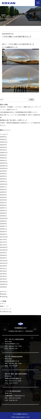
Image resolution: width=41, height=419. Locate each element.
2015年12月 (4, 260)
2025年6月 (3, 147)
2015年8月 (3, 266)
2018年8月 (3, 223)
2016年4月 (3, 255)
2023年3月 (3, 176)
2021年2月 (3, 205)
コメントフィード (5, 309)
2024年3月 (3, 155)
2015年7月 (3, 268)
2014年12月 (4, 281)
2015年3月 (3, 276)
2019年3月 (3, 216)
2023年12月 (4, 163)
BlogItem (3, 294)
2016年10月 (4, 250)
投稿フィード (4, 306)
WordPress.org (5, 311)
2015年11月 (4, 263)
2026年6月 (3, 137)
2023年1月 (3, 181)
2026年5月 (3, 139)
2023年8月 (3, 171)
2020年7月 (3, 208)
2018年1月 (3, 234)
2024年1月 (3, 160)
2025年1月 (3, 150)
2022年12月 (4, 184)
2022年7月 (3, 187)
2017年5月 (3, 242)
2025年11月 (4, 142)
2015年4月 (3, 273)
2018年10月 (4, 218)
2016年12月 (4, 247)
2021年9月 (3, 195)
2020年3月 (3, 210)
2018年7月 (3, 226)
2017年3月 (3, 245)
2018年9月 (3, 221)
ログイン (3, 303)
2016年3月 (3, 258)
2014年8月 (3, 287)
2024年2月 (3, 158)
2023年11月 (4, 166)
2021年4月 (3, 200)
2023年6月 (3, 173)
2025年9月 (3, 144)
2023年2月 (3, 179)
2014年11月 (4, 284)
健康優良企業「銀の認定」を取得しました (13, 120)
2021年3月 (3, 202)
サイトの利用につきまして (20, 414)
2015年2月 (3, 279)
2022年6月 (3, 189)
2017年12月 (4, 237)
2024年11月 (4, 152)
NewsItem (3, 296)
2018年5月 (3, 229)
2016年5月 (3, 252)
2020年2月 (3, 213)
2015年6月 (3, 271)
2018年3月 (3, 231)
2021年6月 (3, 197)
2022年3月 (3, 192)
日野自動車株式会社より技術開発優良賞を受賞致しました (18, 112)
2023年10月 (4, 168)
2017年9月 (3, 239)
